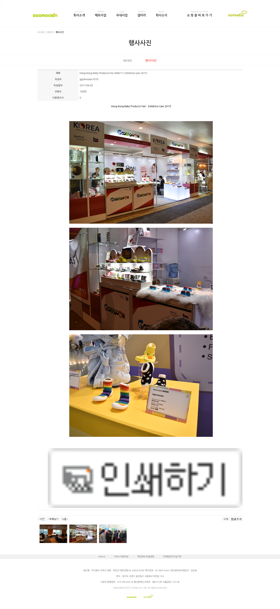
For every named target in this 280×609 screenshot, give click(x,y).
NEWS (127, 60)
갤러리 (141, 14)
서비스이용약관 (121, 556)
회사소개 (79, 14)
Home (102, 556)
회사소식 (161, 14)
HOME (41, 32)
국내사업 (121, 14)
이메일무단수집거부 (172, 556)
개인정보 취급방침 (145, 556)
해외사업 (100, 14)
